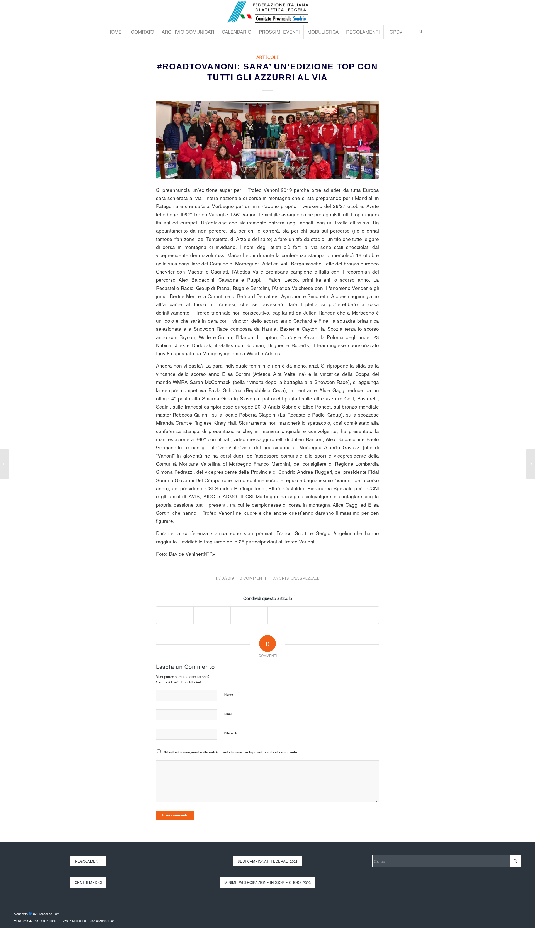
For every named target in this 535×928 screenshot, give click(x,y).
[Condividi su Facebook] (174, 615)
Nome (228, 694)
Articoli (267, 57)
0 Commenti (253, 578)
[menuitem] (114, 32)
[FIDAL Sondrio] (267, 12)
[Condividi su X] (212, 615)
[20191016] (267, 140)
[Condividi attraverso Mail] (360, 615)
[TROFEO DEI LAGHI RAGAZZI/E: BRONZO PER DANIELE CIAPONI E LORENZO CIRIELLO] (4, 464)
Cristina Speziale (299, 578)
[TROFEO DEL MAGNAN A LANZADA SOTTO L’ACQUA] (530, 464)
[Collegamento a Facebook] (517, 12)
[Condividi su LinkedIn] (286, 615)
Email (228, 714)
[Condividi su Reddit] (323, 615)
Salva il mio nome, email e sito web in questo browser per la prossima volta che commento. (231, 752)
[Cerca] (420, 32)
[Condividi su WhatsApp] (249, 615)
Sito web (230, 733)
